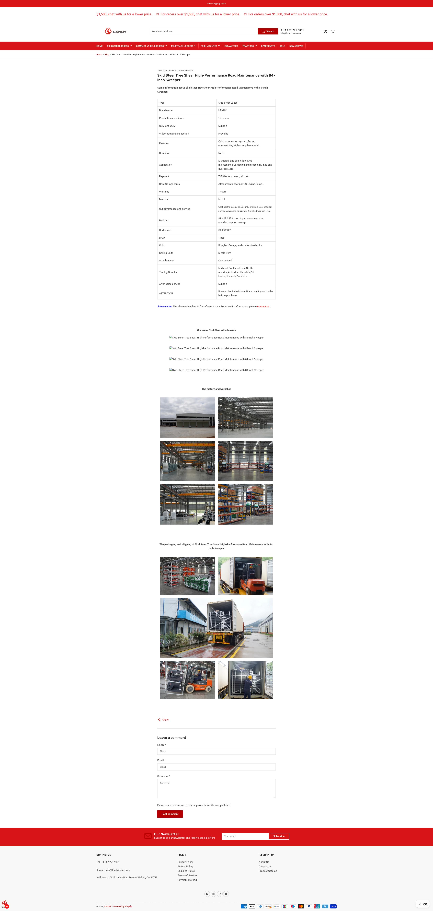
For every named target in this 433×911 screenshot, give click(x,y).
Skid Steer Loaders (118, 46)
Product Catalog (268, 870)
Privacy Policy (185, 862)
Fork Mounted (209, 46)
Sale (282, 46)
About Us (264, 862)
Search (270, 31)
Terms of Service (187, 875)
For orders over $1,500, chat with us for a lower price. (105, 14)
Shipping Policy (186, 870)
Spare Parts (268, 46)
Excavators (231, 46)
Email (161, 760)
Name (161, 744)
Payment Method (187, 879)
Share (165, 719)
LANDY (107, 906)
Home (99, 46)
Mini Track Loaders (182, 46)
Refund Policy (185, 866)
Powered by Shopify (122, 906)
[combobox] (214, 31)
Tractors (248, 46)
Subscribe (278, 836)
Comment (163, 776)
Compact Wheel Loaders (150, 46)
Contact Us (265, 866)
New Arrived (296, 46)
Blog (107, 54)
